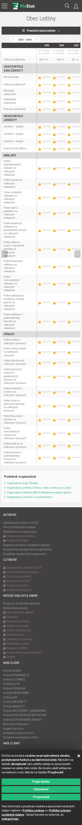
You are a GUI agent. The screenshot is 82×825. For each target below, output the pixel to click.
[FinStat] (24, 8)
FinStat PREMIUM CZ (16, 675)
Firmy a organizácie (19, 576)
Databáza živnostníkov (21, 536)
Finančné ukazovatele (41, 30)
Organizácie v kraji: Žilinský (22, 483)
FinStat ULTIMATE (14, 679)
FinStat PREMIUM (14, 688)
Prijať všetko (41, 781)
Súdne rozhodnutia (19, 630)
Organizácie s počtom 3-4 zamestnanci (29, 497)
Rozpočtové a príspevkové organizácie (27, 549)
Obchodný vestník (18, 643)
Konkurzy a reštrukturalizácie (21, 603)
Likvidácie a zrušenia (19, 639)
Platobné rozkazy (18, 625)
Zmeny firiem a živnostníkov (24, 652)
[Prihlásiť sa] (77, 6)
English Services (13, 728)
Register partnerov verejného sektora (26, 545)
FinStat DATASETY (15, 701)
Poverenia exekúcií (18, 621)
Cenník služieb (12, 670)
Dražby (11, 656)
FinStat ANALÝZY (14, 706)
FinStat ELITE (11, 684)
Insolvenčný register (19, 590)
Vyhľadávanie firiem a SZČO (20, 522)
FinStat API (10, 697)
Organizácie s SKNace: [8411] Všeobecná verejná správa (39, 492)
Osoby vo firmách (17, 540)
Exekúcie (12, 617)
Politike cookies (33, 810)
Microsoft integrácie (15, 724)
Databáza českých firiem (18, 733)
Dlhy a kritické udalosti (20, 612)
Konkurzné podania (15, 608)
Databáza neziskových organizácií (24, 554)
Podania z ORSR (17, 648)
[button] (67, 6)
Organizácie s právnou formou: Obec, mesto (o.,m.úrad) (39, 487)
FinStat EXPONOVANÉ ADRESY (22, 719)
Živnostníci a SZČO (18, 581)
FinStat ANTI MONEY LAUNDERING (24, 710)
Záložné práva (15, 634)
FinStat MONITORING (16, 692)
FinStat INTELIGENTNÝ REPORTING (24, 715)
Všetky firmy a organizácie (19, 531)
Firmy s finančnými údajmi (19, 527)
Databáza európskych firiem (21, 737)
